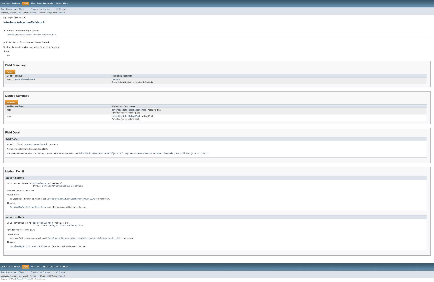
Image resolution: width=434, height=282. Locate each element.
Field (19, 13)
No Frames (45, 9)
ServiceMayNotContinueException (62, 186)
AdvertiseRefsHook (25, 79)
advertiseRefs (119, 110)
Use (33, 3)
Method (33, 13)
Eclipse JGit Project (22, 279)
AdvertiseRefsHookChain (44, 35)
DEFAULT (116, 79)
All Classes (61, 9)
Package (16, 3)
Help (65, 3)
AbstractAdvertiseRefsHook (19, 35)
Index (58, 3)
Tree (39, 3)
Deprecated (48, 3)
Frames (34, 9)
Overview (5, 3)
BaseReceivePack (137, 110)
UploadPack (134, 116)
